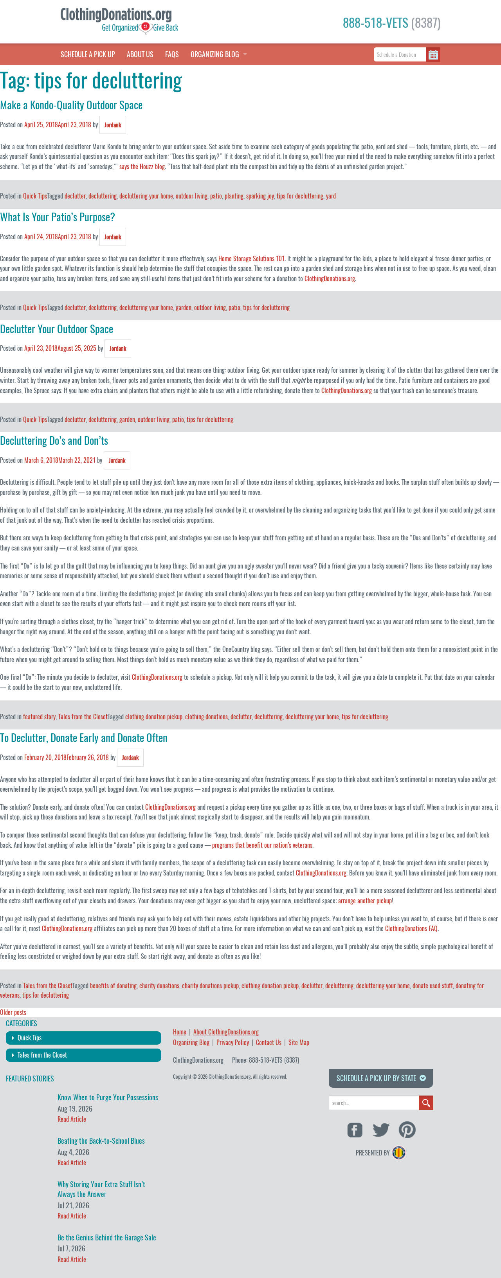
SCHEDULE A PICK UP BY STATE (376, 1078)
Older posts (13, 1012)
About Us (140, 54)
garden (183, 307)
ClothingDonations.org (330, 278)
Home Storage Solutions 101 (251, 259)
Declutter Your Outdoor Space (56, 329)
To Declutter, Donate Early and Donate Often (84, 738)
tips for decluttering (300, 196)
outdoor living (191, 196)
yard (331, 196)
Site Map (298, 1043)
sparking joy (260, 196)
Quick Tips (35, 196)
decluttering (102, 196)
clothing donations (206, 717)
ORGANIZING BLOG (215, 54)
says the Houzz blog (142, 166)
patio (216, 196)
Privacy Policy (232, 1043)
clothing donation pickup (153, 717)
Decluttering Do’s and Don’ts (54, 440)
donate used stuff (433, 986)
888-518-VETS (391, 22)
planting (234, 196)
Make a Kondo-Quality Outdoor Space (71, 105)
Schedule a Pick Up (88, 54)
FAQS (172, 54)
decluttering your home (146, 196)
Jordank (113, 125)
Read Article (72, 1119)
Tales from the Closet (83, 717)
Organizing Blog (191, 1043)
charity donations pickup (210, 986)
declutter (75, 196)
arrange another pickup (365, 901)
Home (179, 1032)
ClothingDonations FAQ (411, 928)
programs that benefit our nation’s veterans (262, 845)
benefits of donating (113, 986)
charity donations (159, 986)
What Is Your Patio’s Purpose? (57, 217)
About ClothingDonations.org (226, 1032)
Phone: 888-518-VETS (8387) (265, 1060)
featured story (39, 717)
